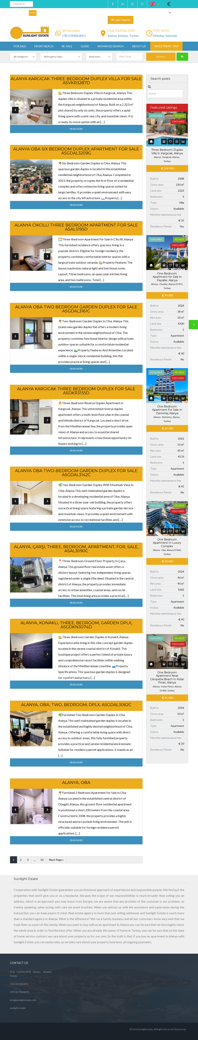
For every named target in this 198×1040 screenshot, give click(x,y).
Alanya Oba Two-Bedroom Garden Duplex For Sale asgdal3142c (76, 472)
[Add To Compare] (176, 141)
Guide (85, 46)
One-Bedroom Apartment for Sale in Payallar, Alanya (167, 277)
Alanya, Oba (76, 782)
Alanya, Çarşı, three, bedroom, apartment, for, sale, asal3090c (76, 548)
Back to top (180, 1029)
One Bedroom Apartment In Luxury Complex (167, 543)
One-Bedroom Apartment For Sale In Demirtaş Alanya (167, 410)
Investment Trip (166, 46)
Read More (76, 128)
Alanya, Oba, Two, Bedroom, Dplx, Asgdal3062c (76, 704)
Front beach (43, 46)
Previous (15, 110)
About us (139, 46)
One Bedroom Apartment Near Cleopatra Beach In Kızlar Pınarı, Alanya (167, 677)
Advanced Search (110, 46)
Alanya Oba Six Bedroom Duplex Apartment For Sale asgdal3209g (76, 151)
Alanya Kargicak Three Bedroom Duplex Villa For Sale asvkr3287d (76, 80)
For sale (20, 46)
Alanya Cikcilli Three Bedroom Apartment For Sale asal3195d (76, 227)
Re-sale (67, 46)
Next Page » (56, 859)
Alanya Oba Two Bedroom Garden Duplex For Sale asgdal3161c (76, 308)
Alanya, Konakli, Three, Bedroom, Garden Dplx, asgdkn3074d (76, 624)
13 (42, 859)
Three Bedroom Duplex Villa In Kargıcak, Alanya (167, 151)
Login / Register (122, 19)
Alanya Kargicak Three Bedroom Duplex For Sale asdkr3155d (76, 390)
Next (47, 110)
